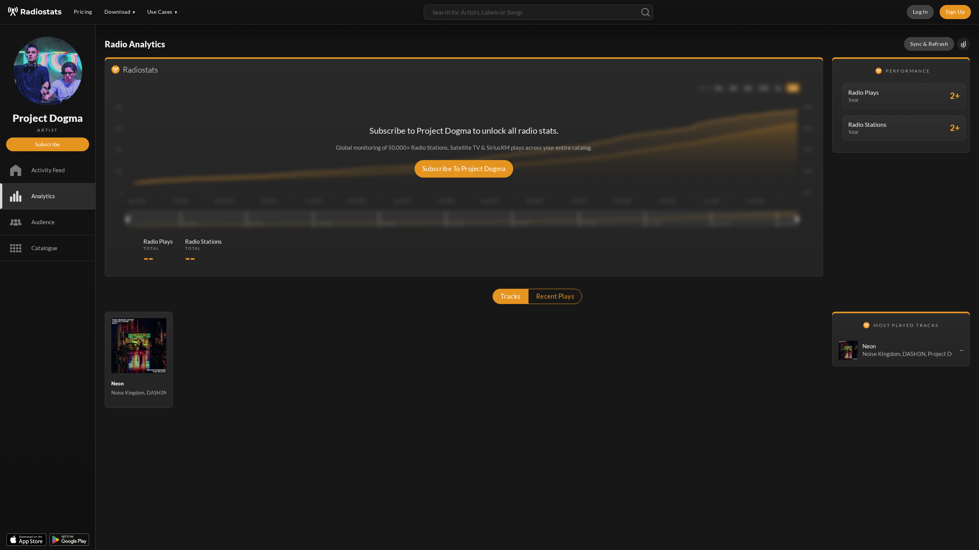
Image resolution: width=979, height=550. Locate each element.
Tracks (510, 296)
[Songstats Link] (963, 44)
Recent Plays (555, 296)
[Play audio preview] (848, 350)
